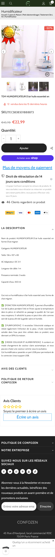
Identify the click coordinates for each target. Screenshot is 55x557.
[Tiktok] (35, 471)
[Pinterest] (22, 471)
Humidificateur (10, 16)
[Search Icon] (13, 3)
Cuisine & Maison (15, 15)
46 (8, 202)
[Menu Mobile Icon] (3, 3)
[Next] (51, 51)
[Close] (53, 541)
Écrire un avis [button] (27, 417)
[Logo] (28, 3)
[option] (27, 51)
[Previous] (3, 51)
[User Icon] (43, 3)
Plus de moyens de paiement (27, 167)
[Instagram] (16, 471)
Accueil (4, 15)
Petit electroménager (31, 15)
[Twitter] (10, 471)
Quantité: (8, 130)
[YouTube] (28, 471)
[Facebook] (3, 471)
